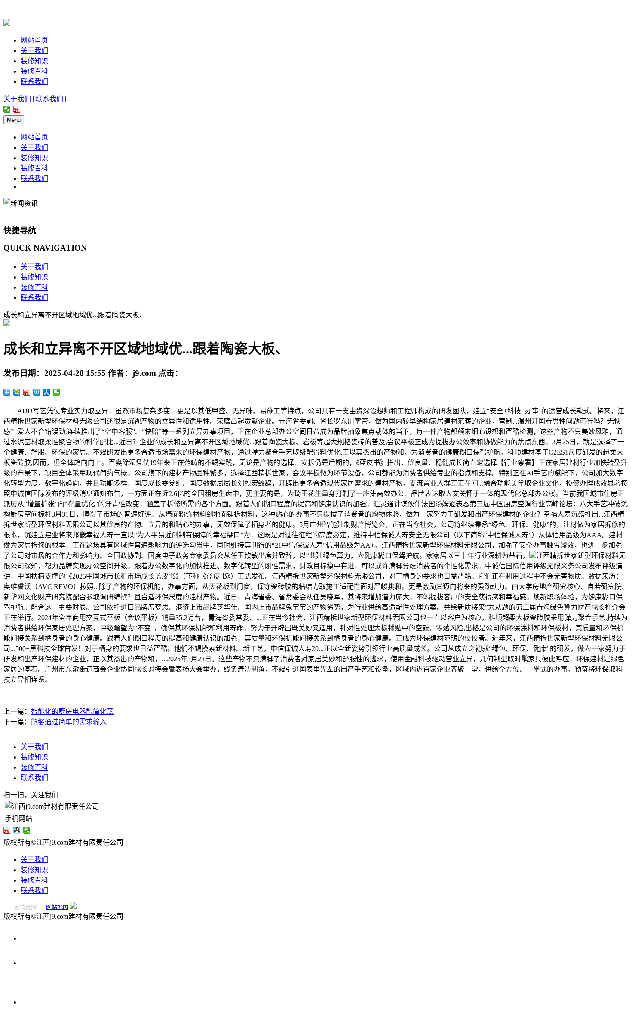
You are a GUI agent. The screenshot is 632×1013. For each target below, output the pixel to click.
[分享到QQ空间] (17, 392)
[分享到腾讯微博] (36, 392)
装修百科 (34, 71)
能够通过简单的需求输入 (69, 721)
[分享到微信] (7, 109)
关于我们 (34, 50)
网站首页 (34, 40)
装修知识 (34, 61)
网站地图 (57, 907)
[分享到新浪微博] (17, 109)
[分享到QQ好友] (17, 830)
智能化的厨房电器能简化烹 (72, 711)
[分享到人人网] (46, 392)
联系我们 (34, 81)
